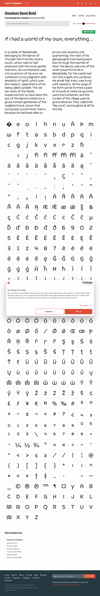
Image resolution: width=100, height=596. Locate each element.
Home (7, 575)
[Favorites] (82, 3)
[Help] (86, 3)
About (74, 16)
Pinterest (8, 581)
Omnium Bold (12, 555)
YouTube (35, 578)
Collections (90, 16)
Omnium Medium (13, 549)
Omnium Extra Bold (14, 557)
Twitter (7, 578)
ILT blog (29, 575)
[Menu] (94, 3)
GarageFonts (14, 18)
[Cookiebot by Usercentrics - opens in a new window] (83, 282)
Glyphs (81, 16)
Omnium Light (12, 546)
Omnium (25, 18)
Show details (84, 305)
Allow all (78, 311)
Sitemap (43, 575)
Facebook (16, 578)
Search (14, 575)
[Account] (78, 3)
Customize (48, 311)
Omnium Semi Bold (14, 552)
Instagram (26, 578)
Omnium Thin (12, 543)
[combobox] (43, 3)
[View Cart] (90, 3)
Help (36, 575)
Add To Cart (89, 32)
